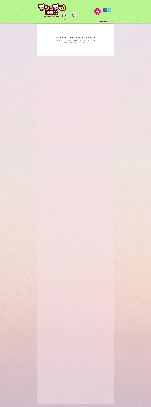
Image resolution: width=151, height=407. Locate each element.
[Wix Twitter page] (109, 10)
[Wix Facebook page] (105, 10)
